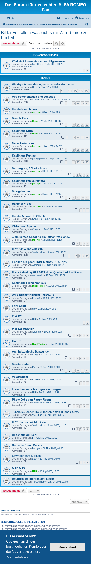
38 (82, 197)
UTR (34, 471)
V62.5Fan (37, 415)
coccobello (37, 275)
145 (75, 91)
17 (87, 370)
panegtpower (39, 158)
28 (74, 149)
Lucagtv (36, 448)
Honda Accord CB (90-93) (28, 216)
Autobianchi (20, 376)
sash (34, 458)
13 (78, 162)
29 (78, 149)
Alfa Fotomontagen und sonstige (33, 96)
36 (87, 124)
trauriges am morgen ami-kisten (33, 478)
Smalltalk (28, 66)
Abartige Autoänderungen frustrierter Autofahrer (43, 84)
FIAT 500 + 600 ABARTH (27, 249)
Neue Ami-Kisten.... (24, 143)
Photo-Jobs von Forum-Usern (31, 399)
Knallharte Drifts (22, 130)
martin (35, 379)
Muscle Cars (20, 118)
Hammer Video (22, 203)
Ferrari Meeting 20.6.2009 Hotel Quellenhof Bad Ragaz (47, 272)
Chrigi (35, 219)
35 (82, 124)
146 (81, 91)
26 (87, 103)
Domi (35, 121)
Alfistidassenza (40, 99)
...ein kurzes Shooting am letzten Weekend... (41, 236)
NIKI (34, 319)
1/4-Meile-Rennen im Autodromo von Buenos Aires (45, 412)
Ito (33, 438)
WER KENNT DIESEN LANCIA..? (33, 295)
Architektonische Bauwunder (31, 351)
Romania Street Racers (27, 445)
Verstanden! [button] (67, 547)
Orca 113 (17, 341)
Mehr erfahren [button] (17, 557)
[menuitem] (11, 18)
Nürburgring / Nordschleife (29, 168)
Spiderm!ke (38, 252)
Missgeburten (21, 191)
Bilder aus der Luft (24, 435)
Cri (33, 87)
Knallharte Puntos (24, 155)
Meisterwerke (20, 364)
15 (87, 162)
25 (82, 103)
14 (82, 162)
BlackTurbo (38, 285)
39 (87, 197)
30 (82, 149)
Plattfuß (36, 298)
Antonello (36, 265)
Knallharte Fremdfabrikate (29, 282)
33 (74, 124)
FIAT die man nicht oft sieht (30, 422)
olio (34, 308)
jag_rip (36, 112)
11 (82, 137)
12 (87, 137)
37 (78, 197)
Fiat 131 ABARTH (23, 328)
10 (78, 137)
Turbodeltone (39, 481)
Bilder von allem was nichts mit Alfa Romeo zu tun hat (44, 35)
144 (70, 91)
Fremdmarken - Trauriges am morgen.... (38, 389)
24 (78, 103)
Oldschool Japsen (24, 226)
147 (86, 91)
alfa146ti (36, 206)
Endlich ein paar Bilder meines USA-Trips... (40, 262)
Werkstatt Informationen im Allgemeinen (38, 61)
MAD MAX (18, 468)
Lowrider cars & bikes (26, 455)
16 (82, 370)
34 (78, 124)
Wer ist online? (11, 510)
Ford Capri (19, 305)
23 (74, 103)
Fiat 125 (17, 316)
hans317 (36, 64)
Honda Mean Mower (25, 109)
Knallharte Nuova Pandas (28, 180)
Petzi (34, 367)
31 (87, 149)
